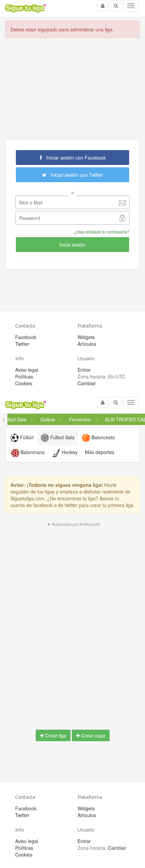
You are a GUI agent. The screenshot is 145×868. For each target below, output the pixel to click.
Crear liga (55, 735)
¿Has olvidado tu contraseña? (102, 231)
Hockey (69, 452)
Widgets (86, 337)
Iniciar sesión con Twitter (75, 174)
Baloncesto (102, 437)
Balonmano (32, 452)
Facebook (25, 337)
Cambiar (87, 383)
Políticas (24, 376)
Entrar (84, 369)
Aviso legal (26, 369)
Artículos (87, 343)
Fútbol (26, 437)
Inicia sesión (72, 244)
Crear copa (92, 735)
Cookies (23, 383)
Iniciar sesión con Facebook (74, 157)
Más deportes (99, 452)
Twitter (22, 343)
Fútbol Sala (62, 437)
